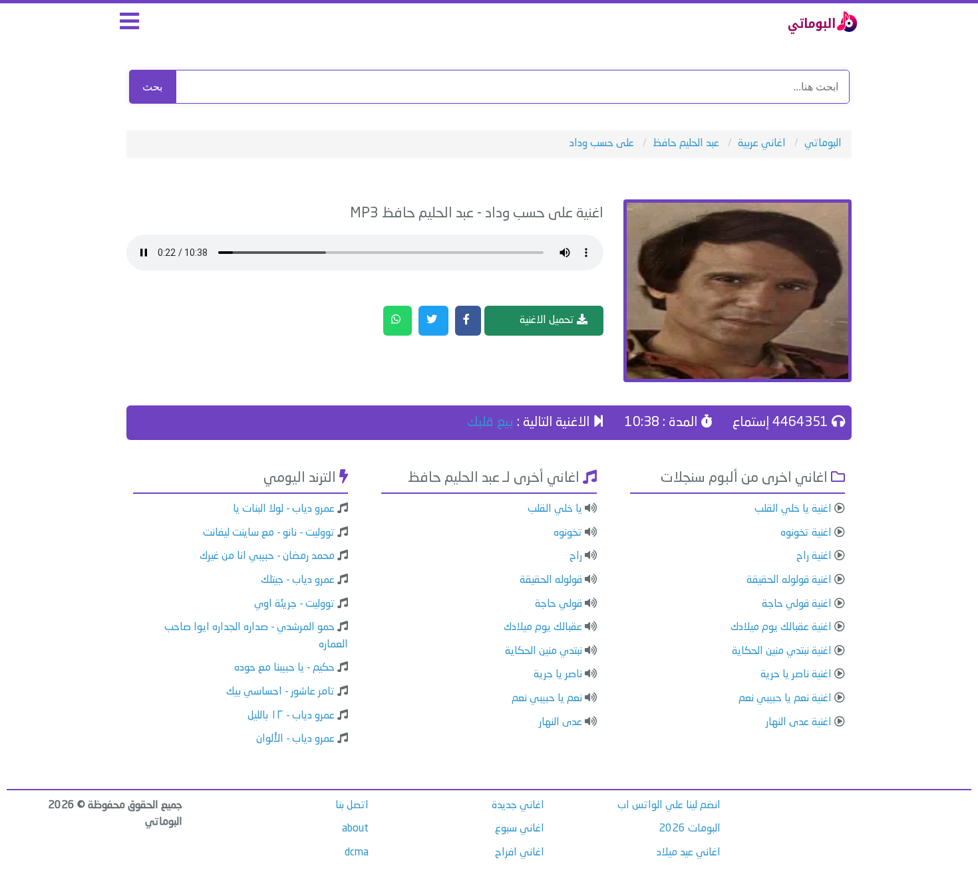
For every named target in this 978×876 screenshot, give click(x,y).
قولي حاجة (558, 604)
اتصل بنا (352, 805)
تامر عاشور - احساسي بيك (280, 692)
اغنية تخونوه (806, 533)
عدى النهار (560, 722)
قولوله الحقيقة (551, 580)
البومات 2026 (690, 828)
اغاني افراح (519, 852)
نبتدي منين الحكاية (543, 651)
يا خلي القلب (555, 509)
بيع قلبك (490, 422)
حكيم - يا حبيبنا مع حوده (284, 668)
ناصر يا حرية (558, 674)
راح (576, 556)
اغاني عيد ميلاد (689, 852)
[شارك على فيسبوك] (468, 321)
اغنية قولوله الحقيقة (789, 580)
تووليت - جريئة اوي (294, 604)
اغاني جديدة (518, 805)
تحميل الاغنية (548, 320)
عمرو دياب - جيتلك (298, 580)
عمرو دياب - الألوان (295, 739)
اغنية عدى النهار (799, 722)
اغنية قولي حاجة (797, 604)
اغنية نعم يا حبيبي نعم (785, 698)
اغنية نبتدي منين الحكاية (782, 651)
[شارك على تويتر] (433, 321)
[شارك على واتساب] (397, 321)
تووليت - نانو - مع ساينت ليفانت (269, 533)
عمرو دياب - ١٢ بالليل (291, 716)
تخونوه (568, 533)
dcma (357, 852)
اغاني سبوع (519, 828)
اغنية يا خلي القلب (793, 509)
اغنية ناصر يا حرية (796, 674)
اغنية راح (814, 556)
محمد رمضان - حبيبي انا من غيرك (267, 556)
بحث (152, 86)
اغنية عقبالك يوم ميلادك (781, 627)
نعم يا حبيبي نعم (547, 698)
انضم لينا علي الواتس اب (669, 805)
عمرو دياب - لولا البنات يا (284, 509)
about (355, 828)
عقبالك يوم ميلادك (543, 627)
